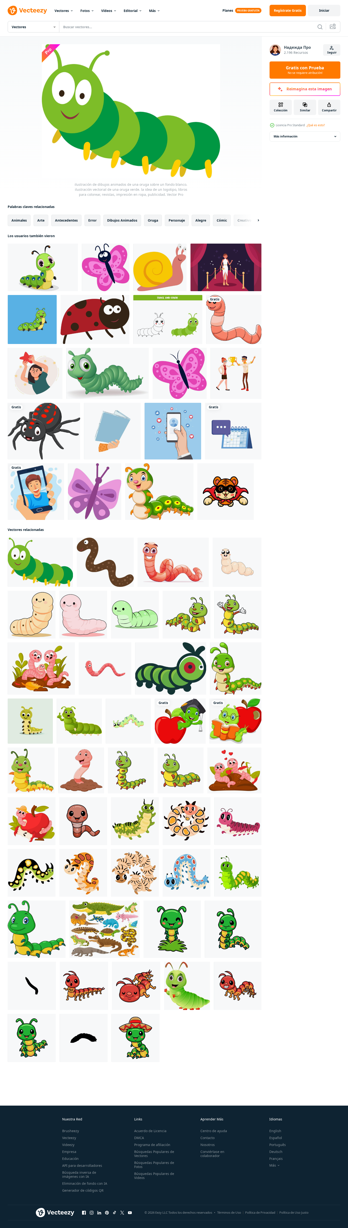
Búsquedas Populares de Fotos (154, 1164)
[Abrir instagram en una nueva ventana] (92, 1213)
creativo (244, 220)
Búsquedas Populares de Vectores (154, 1153)
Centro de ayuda (213, 1131)
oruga (153, 220)
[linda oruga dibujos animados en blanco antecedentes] (186, 615)
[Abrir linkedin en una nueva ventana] (99, 1213)
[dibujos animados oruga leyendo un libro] (235, 721)
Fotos (85, 10)
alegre (200, 220)
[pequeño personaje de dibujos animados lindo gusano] (83, 821)
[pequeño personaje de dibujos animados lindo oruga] (172, 929)
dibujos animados (122, 220)
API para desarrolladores (82, 1165)
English (275, 1131)
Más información (286, 136)
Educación (70, 1158)
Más (152, 10)
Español (275, 1137)
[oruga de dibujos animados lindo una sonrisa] (159, 491)
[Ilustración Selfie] (36, 491)
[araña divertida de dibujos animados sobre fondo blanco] (44, 431)
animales (19, 220)
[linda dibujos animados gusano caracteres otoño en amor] (234, 770)
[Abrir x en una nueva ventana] (122, 1213)
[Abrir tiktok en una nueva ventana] (114, 1213)
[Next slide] (254, 220)
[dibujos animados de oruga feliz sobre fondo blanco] (79, 721)
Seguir (332, 52)
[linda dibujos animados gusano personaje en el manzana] (31, 821)
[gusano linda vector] (31, 615)
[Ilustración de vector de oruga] (170, 668)
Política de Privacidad (260, 1212)
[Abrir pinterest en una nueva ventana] (107, 1213)
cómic (222, 220)
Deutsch (275, 1151)
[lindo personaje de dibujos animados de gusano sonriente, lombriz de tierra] (105, 668)
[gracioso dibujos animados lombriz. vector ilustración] (81, 770)
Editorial (131, 10)
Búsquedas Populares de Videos (154, 1175)
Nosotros (207, 1144)
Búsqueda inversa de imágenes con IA (79, 1174)
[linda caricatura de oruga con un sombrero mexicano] (135, 1038)
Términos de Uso (229, 1212)
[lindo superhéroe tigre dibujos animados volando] (225, 491)
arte (40, 220)
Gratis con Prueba (305, 70)
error (92, 220)
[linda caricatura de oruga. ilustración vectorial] (32, 319)
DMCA (139, 1137)
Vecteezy (69, 1137)
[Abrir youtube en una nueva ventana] (130, 1213)
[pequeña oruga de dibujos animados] (43, 267)
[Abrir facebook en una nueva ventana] (84, 1213)
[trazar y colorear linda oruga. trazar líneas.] (167, 319)
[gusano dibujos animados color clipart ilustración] (233, 319)
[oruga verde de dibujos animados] (107, 373)
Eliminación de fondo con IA (84, 1183)
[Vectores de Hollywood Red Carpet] (225, 267)
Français (276, 1158)
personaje (177, 220)
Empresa (69, 1151)
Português (277, 1144)
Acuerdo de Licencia (150, 1131)
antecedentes (66, 220)
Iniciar (324, 10)
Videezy (68, 1144)
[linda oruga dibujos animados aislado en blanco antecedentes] (37, 929)
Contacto (207, 1137)
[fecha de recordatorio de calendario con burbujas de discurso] (233, 431)
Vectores (62, 10)
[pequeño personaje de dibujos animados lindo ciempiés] (84, 986)
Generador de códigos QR (83, 1190)
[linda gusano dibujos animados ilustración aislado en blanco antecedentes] (173, 562)
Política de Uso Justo (294, 1212)
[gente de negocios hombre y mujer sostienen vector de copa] (235, 373)
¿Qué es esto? (316, 125)
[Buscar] (320, 27)
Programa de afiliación (152, 1144)
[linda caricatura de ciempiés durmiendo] (136, 986)
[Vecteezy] (27, 10)
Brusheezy (70, 1131)
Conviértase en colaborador (212, 1153)
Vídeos (106, 10)
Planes (227, 10)
